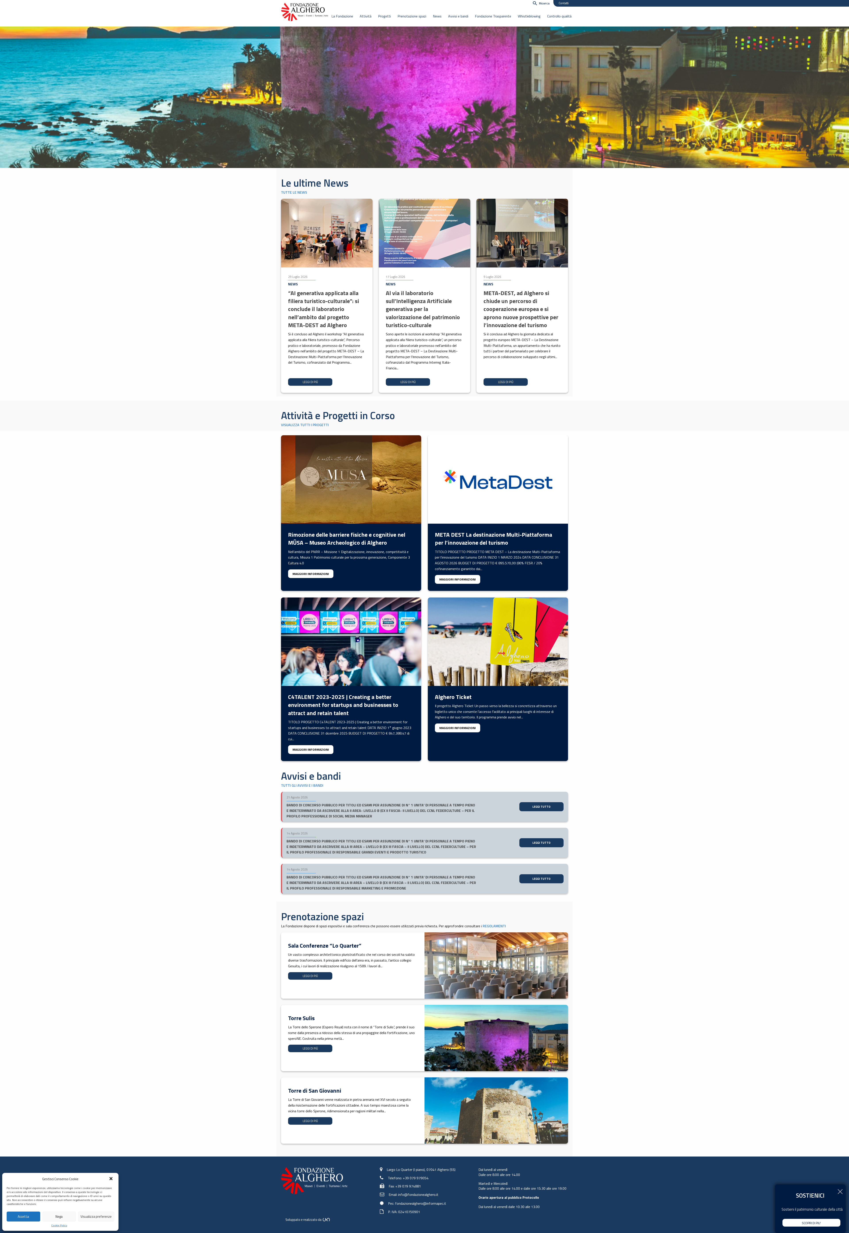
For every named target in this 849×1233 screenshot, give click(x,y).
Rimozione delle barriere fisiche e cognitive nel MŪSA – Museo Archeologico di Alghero (346, 538)
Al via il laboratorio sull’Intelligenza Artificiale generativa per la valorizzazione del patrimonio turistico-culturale (423, 309)
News (437, 16)
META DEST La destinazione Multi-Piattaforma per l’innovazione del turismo (493, 538)
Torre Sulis (301, 1018)
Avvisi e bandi (458, 16)
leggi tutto (541, 806)
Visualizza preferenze (96, 1216)
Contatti (564, 3)
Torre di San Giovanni (314, 1090)
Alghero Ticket (453, 697)
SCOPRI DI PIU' (811, 1223)
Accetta (23, 1216)
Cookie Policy (59, 1225)
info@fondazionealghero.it (418, 1194)
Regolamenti (494, 926)
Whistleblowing (529, 16)
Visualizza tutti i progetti (305, 425)
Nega (59, 1216)
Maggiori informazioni (311, 573)
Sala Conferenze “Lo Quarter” (324, 945)
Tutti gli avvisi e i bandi (302, 785)
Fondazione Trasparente (493, 16)
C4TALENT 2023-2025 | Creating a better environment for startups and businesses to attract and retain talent (343, 705)
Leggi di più (310, 382)
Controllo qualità (559, 16)
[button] (111, 1179)
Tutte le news (294, 192)
